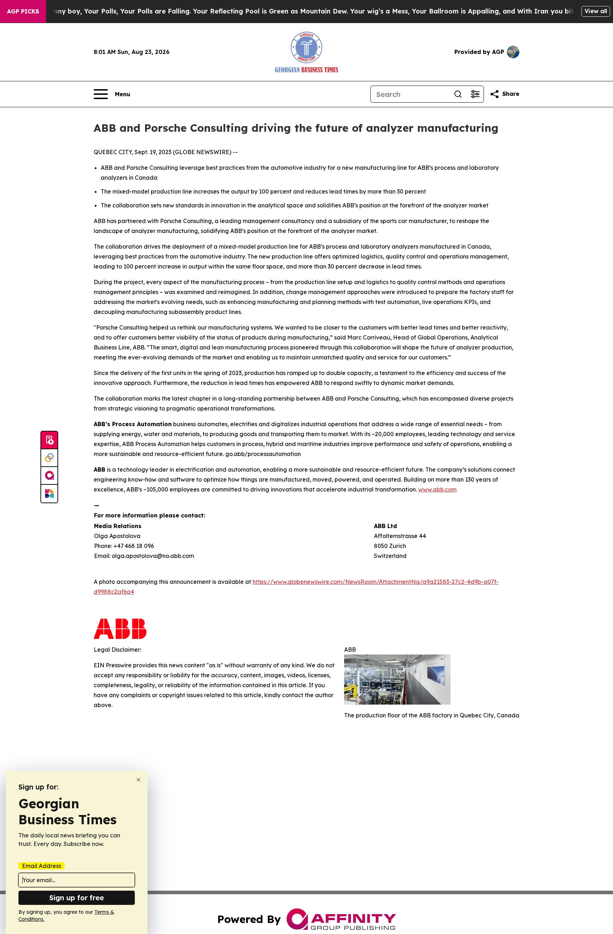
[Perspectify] (49, 458)
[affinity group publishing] (49, 476)
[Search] (457, 94)
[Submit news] (49, 440)
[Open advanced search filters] (475, 94)
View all (596, 11)
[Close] (138, 779)
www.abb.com (437, 489)
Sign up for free (76, 897)
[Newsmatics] (49, 494)
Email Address (41, 865)
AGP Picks (23, 11)
